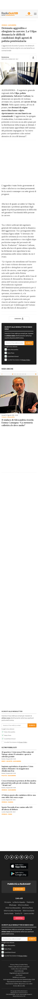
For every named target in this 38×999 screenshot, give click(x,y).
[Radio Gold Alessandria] (10, 14)
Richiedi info (19, 889)
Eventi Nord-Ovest (13, 356)
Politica (4, 776)
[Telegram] (26, 857)
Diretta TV (18, 913)
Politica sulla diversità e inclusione (19, 967)
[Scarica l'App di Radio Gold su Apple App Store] (19, 866)
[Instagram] (21, 857)
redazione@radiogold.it (26, 994)
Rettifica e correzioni (19, 977)
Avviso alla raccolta (19, 986)
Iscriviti (29, 343)
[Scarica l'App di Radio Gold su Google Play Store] (19, 874)
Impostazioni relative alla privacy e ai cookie (19, 984)
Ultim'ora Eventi (28, 911)
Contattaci (19, 918)
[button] (36, 374)
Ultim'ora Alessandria (12, 908)
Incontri (9, 761)
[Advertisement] (19, 161)
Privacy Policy (26, 360)
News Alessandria (12, 350)
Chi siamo (7, 902)
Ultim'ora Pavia (27, 908)
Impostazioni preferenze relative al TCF (19, 982)
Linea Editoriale (19, 971)
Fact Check (19, 975)
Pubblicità (30, 902)
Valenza (10, 802)
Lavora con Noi (29, 913)
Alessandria (12, 25)
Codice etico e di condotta (19, 969)
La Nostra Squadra (19, 902)
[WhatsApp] (31, 857)
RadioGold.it (24, 991)
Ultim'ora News (23, 905)
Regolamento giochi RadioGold (19, 973)
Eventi (4, 761)
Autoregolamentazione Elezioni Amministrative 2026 (19, 979)
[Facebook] (7, 857)
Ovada (10, 814)
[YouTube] (16, 857)
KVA (24, 996)
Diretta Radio (8, 913)
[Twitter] (12, 857)
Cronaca (4, 25)
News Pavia (10, 353)
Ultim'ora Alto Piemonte (12, 911)
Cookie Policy (24, 965)
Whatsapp (12, 905)
